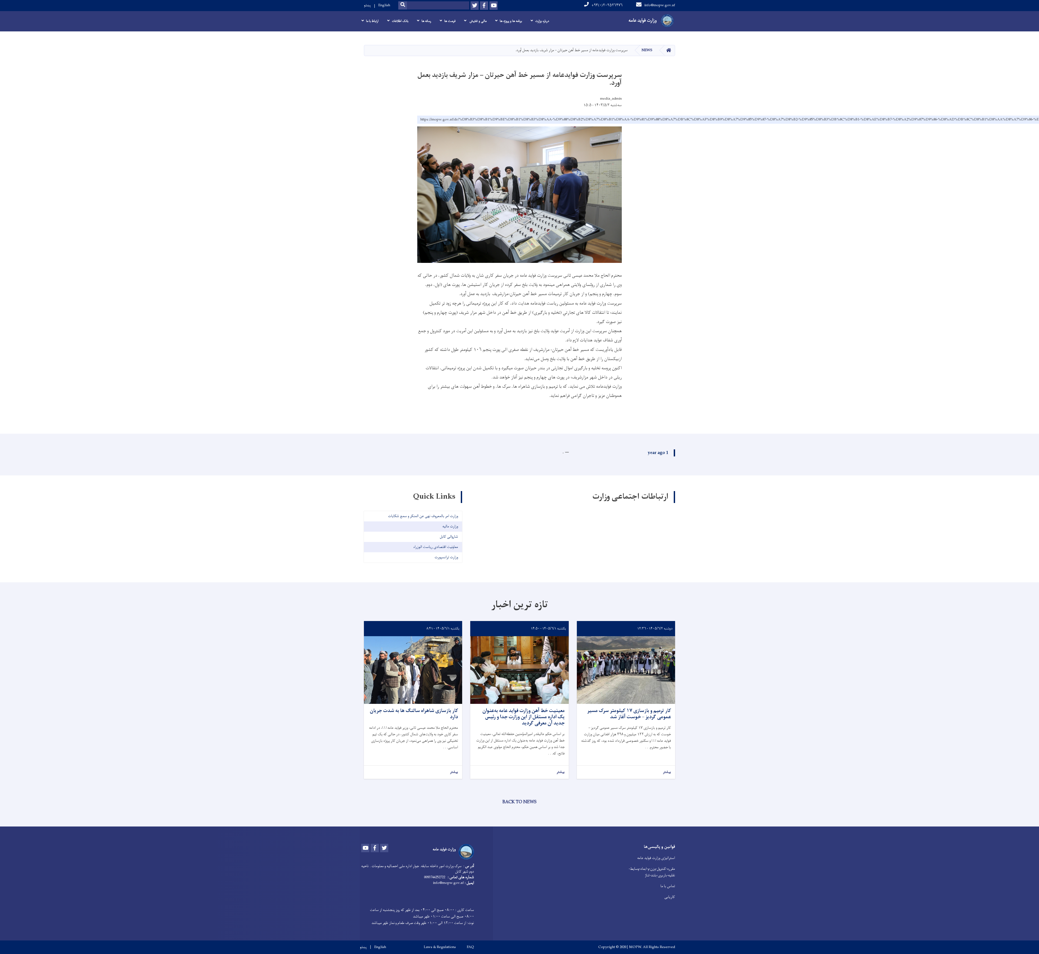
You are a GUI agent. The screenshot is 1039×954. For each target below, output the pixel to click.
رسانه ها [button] (426, 21)
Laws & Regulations (440, 947)
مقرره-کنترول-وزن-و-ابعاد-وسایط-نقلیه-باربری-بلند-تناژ (652, 872)
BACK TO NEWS (519, 802)
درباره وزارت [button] (542, 21)
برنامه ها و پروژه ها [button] (511, 21)
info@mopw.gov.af (659, 5)
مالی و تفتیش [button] (477, 21)
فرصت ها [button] (449, 21)
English (384, 5)
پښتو (367, 5)
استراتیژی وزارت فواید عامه (656, 858)
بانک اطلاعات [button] (400, 21)
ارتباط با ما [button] (372, 21)
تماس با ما (667, 886)
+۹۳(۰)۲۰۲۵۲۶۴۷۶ (607, 5)
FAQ (470, 947)
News (647, 50)
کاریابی (669, 897)
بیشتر (667, 772)
